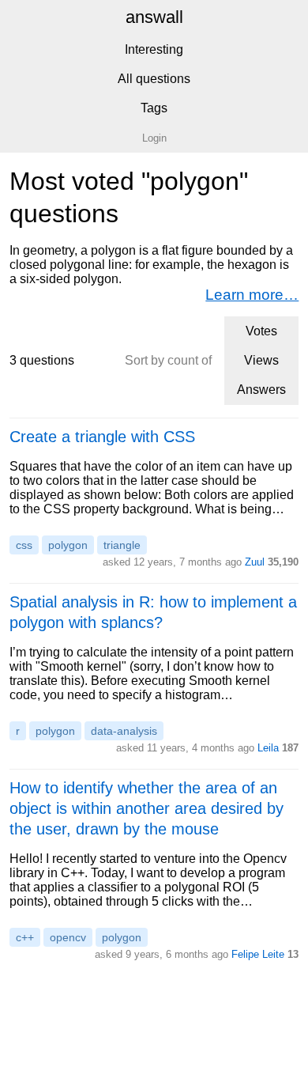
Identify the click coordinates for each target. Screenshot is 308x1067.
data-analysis (124, 731)
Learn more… (252, 294)
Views (261, 360)
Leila (268, 748)
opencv (68, 937)
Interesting (154, 49)
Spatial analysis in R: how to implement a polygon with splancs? (153, 612)
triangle (122, 545)
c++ (25, 937)
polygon (68, 545)
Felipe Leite (257, 954)
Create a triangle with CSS (102, 436)
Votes (261, 331)
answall (154, 17)
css (24, 545)
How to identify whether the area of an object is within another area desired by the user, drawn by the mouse (146, 808)
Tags (154, 108)
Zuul (255, 562)
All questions (154, 78)
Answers (261, 389)
